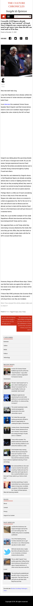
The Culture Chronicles (16, 5)
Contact (6, 507)
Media (5, 349)
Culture (5, 345)
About (5, 503)
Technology (7, 357)
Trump (24, 311)
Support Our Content (9, 515)
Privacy (5, 511)
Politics (8, 311)
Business (6, 341)
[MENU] (8, 16)
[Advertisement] (16, 135)
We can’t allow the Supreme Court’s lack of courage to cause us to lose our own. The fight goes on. (8, 320)
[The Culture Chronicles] (3, 16)
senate (20, 311)
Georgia (16, 311)
